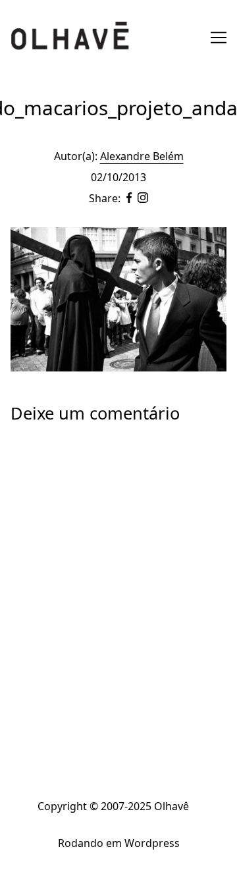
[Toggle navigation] (218, 37)
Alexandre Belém (142, 156)
